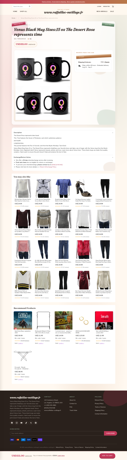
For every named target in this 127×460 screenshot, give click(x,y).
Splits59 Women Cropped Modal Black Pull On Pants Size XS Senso (62, 292)
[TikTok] (26, 423)
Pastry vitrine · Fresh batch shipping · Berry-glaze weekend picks (63, 2)
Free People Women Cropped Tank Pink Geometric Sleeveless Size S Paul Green (23, 261)
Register (106, 6)
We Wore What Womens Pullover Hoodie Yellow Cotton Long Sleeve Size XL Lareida (42, 292)
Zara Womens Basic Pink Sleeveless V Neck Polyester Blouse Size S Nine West (83, 261)
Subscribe (110, 433)
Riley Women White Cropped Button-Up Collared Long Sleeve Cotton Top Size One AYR (104, 230)
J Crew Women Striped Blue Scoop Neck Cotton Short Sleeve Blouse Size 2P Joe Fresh (42, 200)
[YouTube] (21, 423)
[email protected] (57, 165)
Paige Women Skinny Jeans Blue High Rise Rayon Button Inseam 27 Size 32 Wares (104, 261)
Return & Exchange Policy (48, 167)
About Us (73, 400)
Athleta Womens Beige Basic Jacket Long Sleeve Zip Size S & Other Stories (104, 292)
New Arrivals (102, 11)
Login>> (20, 343)
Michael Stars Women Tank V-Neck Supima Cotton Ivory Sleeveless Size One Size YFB (23, 200)
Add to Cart (107, 456)
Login (99, 6)
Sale (112, 11)
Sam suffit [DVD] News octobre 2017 (102, 331)
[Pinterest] (36, 423)
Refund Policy (99, 400)
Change (106, 62)
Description (18, 133)
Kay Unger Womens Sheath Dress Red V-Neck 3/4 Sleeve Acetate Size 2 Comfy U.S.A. (83, 292)
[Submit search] (29, 6)
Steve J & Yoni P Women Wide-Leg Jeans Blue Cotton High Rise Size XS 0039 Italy (63, 261)
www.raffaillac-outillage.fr (63, 11)
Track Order (73, 410)
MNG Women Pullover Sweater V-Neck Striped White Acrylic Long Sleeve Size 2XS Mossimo (23, 292)
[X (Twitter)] (31, 423)
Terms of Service (100, 407)
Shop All (23, 11)
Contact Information (101, 414)
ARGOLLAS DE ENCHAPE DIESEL (83, 331)
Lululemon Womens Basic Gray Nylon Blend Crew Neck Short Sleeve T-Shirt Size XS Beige (63, 230)
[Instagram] (17, 423)
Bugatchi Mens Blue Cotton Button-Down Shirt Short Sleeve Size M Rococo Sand (62, 200)
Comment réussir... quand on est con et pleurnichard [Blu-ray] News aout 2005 (63, 332)
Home (15, 11)
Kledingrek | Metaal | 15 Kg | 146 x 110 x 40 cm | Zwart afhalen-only (42, 332)
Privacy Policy (99, 404)
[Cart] (113, 6)
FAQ (71, 407)
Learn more (61, 456)
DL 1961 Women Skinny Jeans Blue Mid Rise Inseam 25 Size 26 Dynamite (43, 261)
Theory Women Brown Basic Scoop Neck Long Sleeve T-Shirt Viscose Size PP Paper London (22, 230)
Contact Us (73, 404)
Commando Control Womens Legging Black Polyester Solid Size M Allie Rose (104, 200)
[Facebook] (12, 423)
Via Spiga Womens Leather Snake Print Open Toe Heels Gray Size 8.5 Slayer (83, 200)
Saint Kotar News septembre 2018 (22, 331)
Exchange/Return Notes (22, 157)
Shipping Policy (99, 410)
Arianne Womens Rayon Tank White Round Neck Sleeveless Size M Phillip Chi (83, 230)
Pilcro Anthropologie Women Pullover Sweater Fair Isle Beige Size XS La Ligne (43, 230)
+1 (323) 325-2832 (50, 405)
